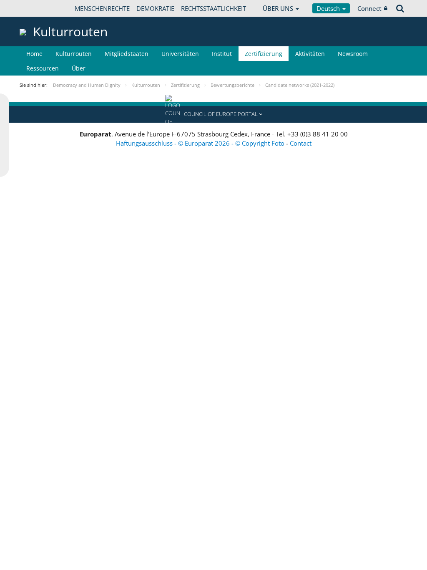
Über (78, 68)
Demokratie (155, 8)
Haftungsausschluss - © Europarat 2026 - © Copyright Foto (201, 143)
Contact (300, 143)
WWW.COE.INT (40, 8)
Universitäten (180, 54)
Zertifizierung (263, 54)
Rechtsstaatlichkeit (213, 8)
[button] (213, 114)
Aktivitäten (310, 54)
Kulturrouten (73, 54)
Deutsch (329, 8)
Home (34, 54)
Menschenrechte (102, 8)
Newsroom (353, 54)
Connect (369, 8)
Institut (222, 54)
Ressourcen (42, 68)
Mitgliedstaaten (126, 54)
